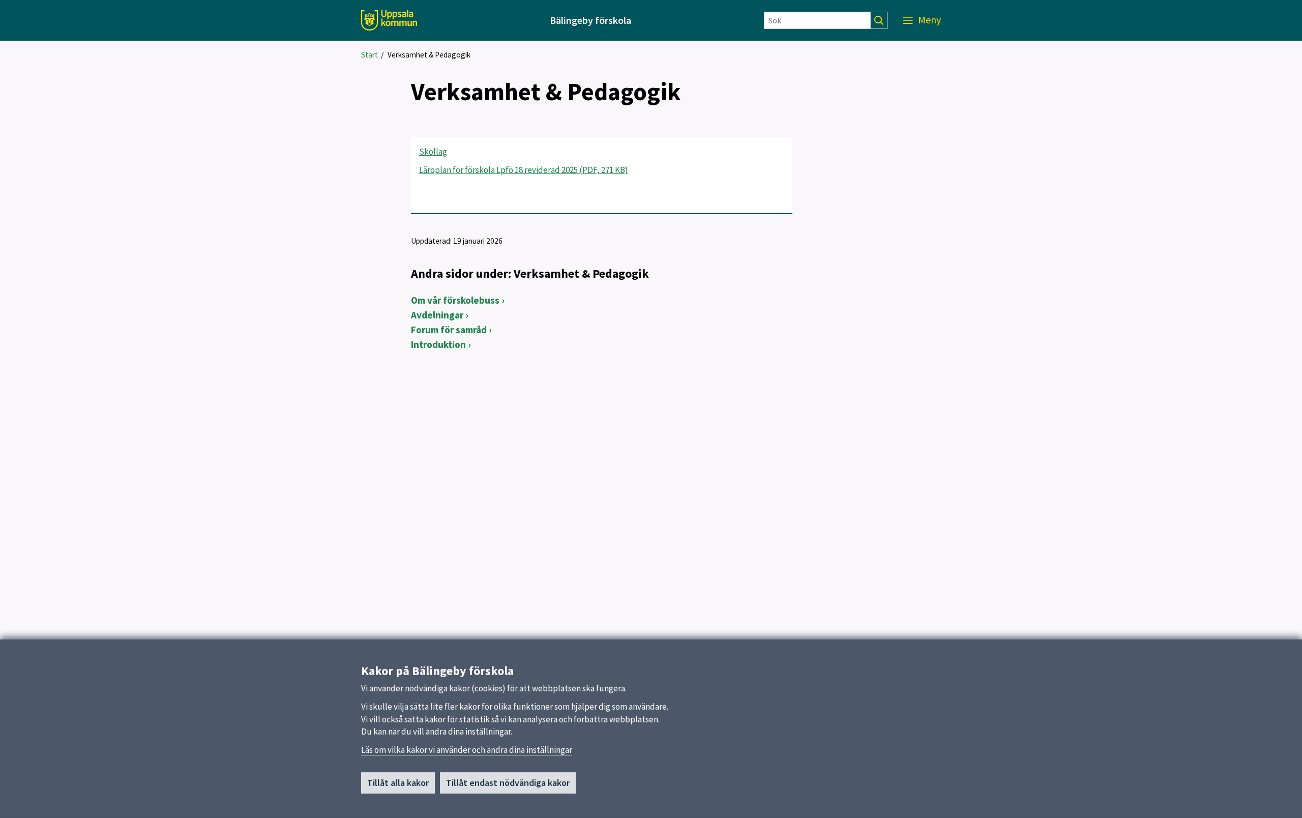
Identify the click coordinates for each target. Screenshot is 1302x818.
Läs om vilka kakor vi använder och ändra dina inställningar (466, 749)
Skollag (433, 151)
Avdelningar (437, 315)
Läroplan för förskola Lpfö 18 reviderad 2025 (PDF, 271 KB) (523, 170)
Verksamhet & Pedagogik (429, 55)
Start (369, 55)
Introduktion (438, 344)
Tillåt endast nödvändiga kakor (508, 782)
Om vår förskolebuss (455, 300)
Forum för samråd (449, 330)
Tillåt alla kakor (398, 782)
